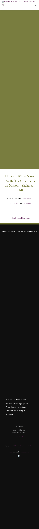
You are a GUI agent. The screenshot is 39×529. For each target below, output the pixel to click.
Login (11, 452)
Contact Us (19, 436)
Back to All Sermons (21, 218)
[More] (36, 5)
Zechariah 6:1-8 (26, 199)
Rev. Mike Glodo (15, 204)
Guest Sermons (27, 204)
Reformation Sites (24, 452)
